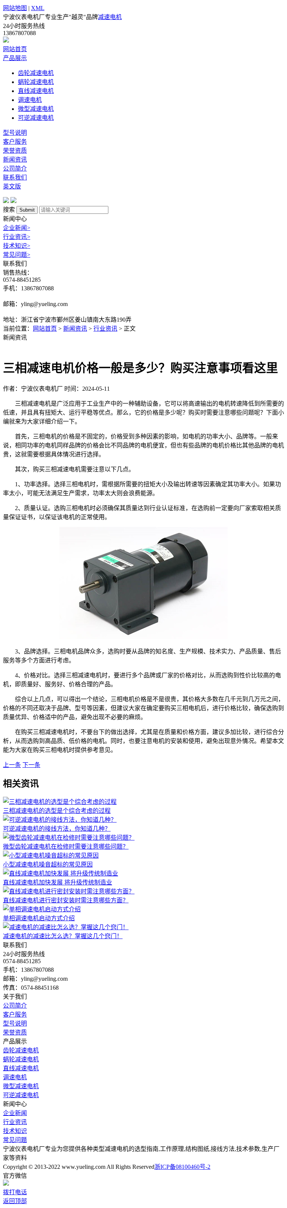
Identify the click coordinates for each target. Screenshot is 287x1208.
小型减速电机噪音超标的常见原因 (48, 864)
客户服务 (15, 141)
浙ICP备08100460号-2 (182, 1167)
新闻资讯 (15, 159)
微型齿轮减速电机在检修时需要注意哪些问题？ (66, 846)
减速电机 (110, 17)
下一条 (31, 765)
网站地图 (15, 8)
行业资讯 (16, 237)
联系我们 (15, 177)
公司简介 (15, 168)
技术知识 (16, 246)
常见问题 (16, 255)
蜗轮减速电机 (36, 82)
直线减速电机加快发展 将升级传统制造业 (57, 882)
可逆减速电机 (36, 118)
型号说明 (15, 132)
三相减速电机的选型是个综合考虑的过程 (57, 811)
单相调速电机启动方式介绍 (39, 918)
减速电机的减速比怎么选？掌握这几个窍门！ (63, 936)
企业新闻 (16, 228)
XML (37, 8)
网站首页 (15, 49)
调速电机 (30, 100)
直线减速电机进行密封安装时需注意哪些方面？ (66, 900)
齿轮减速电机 (36, 73)
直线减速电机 (36, 91)
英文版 (12, 186)
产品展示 (15, 58)
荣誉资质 (15, 150)
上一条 (12, 765)
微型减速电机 (36, 109)
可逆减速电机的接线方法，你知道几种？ (57, 828)
